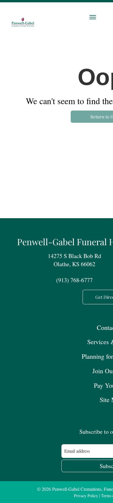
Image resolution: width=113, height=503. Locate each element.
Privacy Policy (86, 495)
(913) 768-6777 (74, 280)
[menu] (93, 17)
